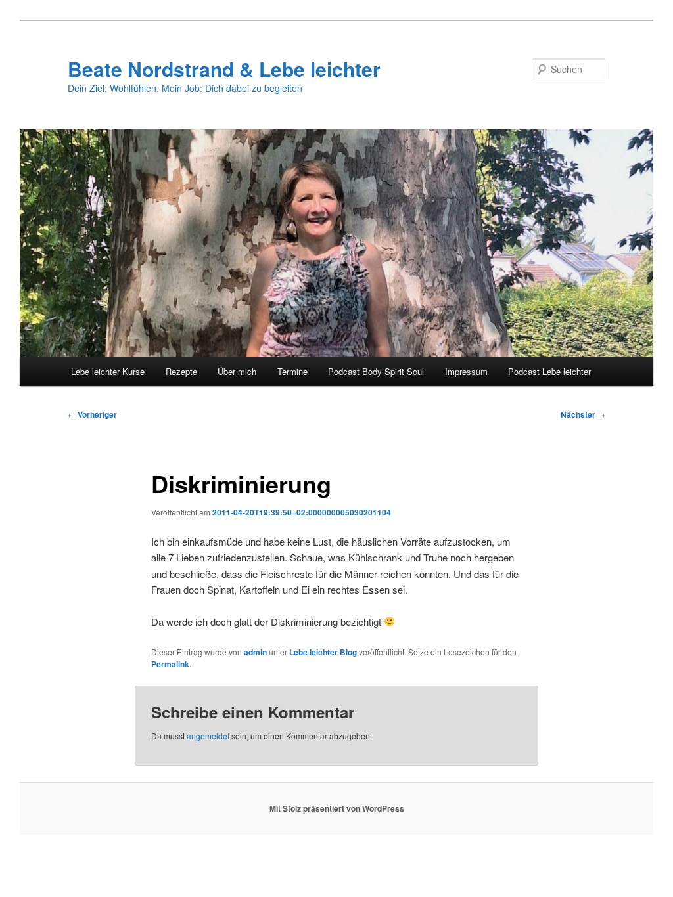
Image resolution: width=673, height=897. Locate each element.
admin (255, 652)
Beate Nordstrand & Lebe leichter (224, 69)
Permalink (170, 664)
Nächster (583, 414)
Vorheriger (92, 414)
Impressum (466, 371)
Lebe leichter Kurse (108, 371)
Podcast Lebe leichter (549, 371)
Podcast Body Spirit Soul (376, 371)
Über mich (237, 371)
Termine (292, 371)
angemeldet (208, 735)
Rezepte (181, 371)
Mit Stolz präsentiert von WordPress (336, 808)
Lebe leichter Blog (323, 652)
